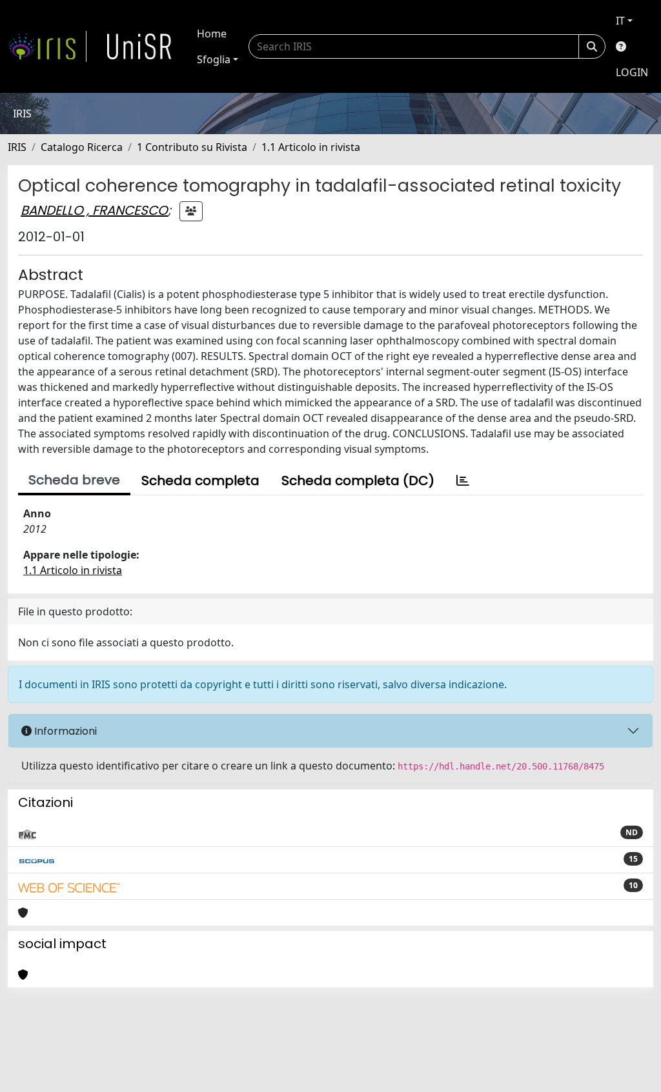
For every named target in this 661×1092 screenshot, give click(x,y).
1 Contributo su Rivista (192, 147)
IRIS (17, 147)
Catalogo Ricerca (82, 147)
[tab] (462, 480)
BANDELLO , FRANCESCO (94, 210)
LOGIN (632, 72)
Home (212, 33)
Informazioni (64, 731)
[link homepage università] (139, 46)
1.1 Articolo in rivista (310, 147)
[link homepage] (47, 46)
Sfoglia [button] (213, 59)
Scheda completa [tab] (200, 481)
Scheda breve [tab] (74, 480)
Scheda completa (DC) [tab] (357, 481)
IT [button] (620, 21)
